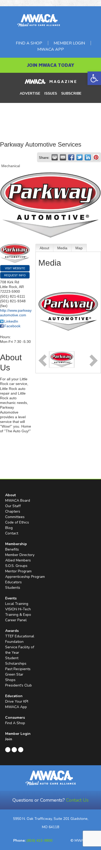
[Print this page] (55, 157)
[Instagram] (20, 749)
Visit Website (15, 268)
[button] (94, 78)
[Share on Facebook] (71, 157)
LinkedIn (11, 321)
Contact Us (77, 800)
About (44, 248)
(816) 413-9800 (39, 840)
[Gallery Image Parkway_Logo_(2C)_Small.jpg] (61, 359)
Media (62, 248)
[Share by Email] (63, 157)
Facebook (12, 326)
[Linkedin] (14, 749)
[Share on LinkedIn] (88, 157)
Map (79, 248)
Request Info (15, 275)
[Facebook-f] (7, 749)
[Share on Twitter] (79, 157)
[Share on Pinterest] (96, 157)
